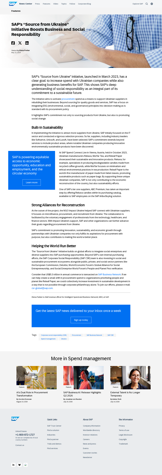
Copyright (123, 439)
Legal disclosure (125, 435)
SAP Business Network (109, 274)
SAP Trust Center (54, 426)
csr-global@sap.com (42, 288)
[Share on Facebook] (13, 44)
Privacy (122, 426)
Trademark (123, 444)
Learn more (31, 182)
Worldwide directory (91, 430)
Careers (86, 439)
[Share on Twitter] (20, 44)
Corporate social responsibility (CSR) (53, 335)
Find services (52, 448)
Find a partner (53, 439)
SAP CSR (111, 335)
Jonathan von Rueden (74, 399)
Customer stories (90, 453)
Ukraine (63, 339)
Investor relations (90, 435)
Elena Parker (24, 50)
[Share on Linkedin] (27, 44)
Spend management (48, 339)
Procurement (76, 335)
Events (86, 448)
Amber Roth (117, 399)
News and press (89, 444)
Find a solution (53, 430)
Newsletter (87, 457)
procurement (68, 99)
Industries (51, 435)
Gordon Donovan (25, 399)
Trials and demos (54, 444)
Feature (14, 50)
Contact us (19, 445)
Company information (91, 426)
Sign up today (81, 320)
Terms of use (124, 430)
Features (16, 11)
